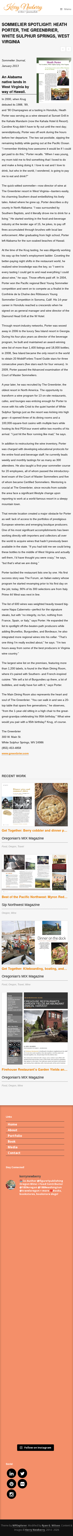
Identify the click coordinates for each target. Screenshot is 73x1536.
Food (4, 846)
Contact (14, 1153)
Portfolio (15, 1136)
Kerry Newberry (35, 1529)
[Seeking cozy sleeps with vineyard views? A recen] (35, 1424)
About (12, 1130)
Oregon (12, 846)
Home (12, 1124)
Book (12, 1141)
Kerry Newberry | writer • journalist (35, 8)
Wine (13, 913)
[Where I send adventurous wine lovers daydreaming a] (35, 1286)
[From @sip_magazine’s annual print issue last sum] (35, 1355)
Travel (21, 846)
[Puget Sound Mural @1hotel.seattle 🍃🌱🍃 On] (35, 1251)
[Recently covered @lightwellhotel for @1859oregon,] (35, 1389)
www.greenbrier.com (15, 753)
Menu (67, 9)
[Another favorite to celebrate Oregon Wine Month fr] (35, 1320)
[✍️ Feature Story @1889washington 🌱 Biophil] (35, 1216)
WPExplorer (19, 1525)
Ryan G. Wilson (51, 1525)
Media (13, 1147)
